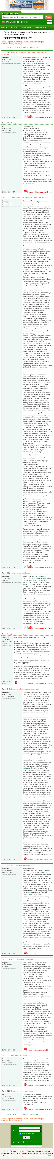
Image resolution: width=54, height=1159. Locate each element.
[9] (21, 47)
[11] (26, 47)
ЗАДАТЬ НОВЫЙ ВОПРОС (17, 22)
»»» (50, 117)
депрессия (32, 431)
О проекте (13, 27)
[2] (10, 47)
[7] (17, 47)
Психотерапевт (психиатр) (14, 34)
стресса (30, 894)
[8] (19, 47)
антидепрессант (29, 741)
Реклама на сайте (40, 27)
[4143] (36, 47)
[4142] (32, 47)
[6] (15, 47)
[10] (24, 47)
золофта (26, 584)
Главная (4, 27)
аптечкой (26, 768)
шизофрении (27, 1063)
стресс (47, 870)
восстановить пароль (32, 1142)
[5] (13, 47)
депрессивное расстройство (41, 279)
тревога (41, 474)
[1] (8, 47)
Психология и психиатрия (40, 32)
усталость (26, 543)
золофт (43, 580)
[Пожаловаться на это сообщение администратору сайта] (25, 191)
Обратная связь (25, 27)
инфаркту (27, 1098)
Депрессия (46, 815)
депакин (30, 1080)
